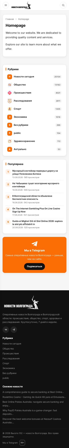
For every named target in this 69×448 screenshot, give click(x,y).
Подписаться (34, 266)
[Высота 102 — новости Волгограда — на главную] (21, 5)
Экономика (9, 368)
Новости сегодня (12, 343)
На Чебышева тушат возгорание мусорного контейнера (35, 185)
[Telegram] (14, 329)
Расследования (11, 358)
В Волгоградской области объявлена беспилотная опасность (32, 197)
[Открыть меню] (6, 5)
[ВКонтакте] (6, 329)
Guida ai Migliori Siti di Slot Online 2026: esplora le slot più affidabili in (37, 222)
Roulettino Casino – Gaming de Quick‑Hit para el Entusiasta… (34, 397)
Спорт (6, 363)
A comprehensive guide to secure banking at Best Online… (33, 392)
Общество (8, 348)
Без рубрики (9, 373)
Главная (10, 19)
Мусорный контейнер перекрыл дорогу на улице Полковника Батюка (35, 172)
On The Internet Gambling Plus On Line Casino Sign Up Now (36, 210)
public (6, 378)
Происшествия (11, 353)
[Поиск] (63, 5)
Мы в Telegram (10, 442)
